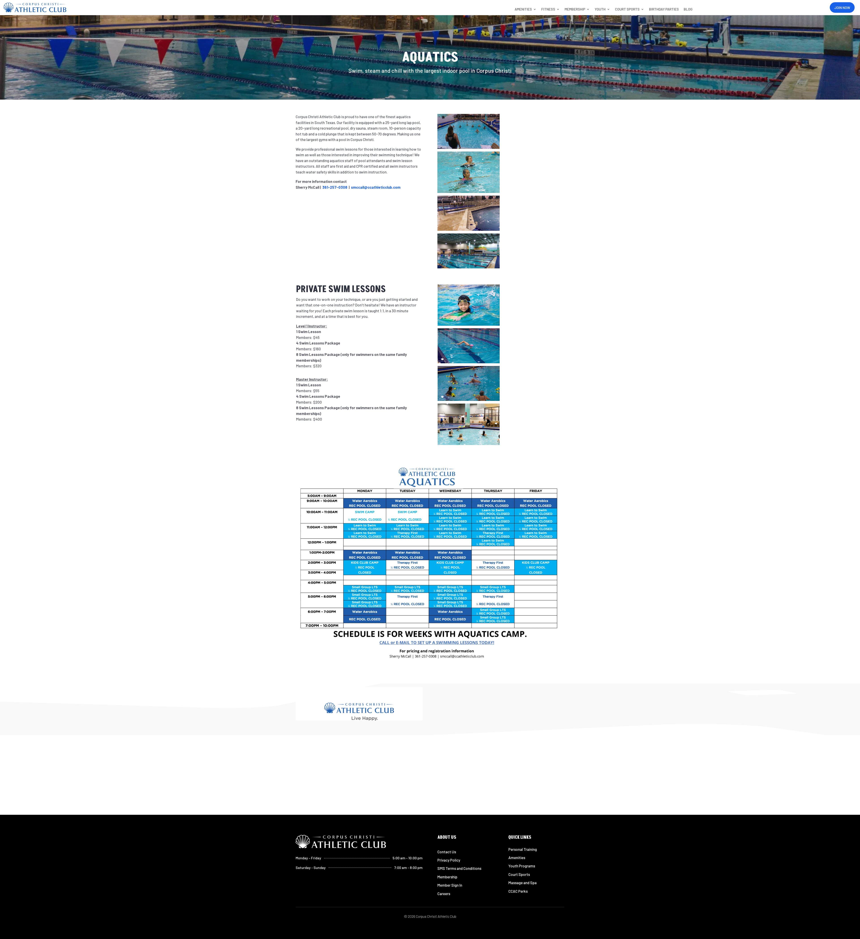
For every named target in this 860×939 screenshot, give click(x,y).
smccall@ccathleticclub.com (375, 187)
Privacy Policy (448, 860)
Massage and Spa (522, 882)
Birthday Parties (664, 9)
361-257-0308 (334, 187)
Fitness (548, 9)
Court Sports (519, 874)
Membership (447, 877)
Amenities (516, 857)
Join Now (842, 7)
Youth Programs (521, 866)
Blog (688, 9)
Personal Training (522, 849)
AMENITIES (523, 9)
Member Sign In (449, 885)
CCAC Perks (518, 891)
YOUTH (600, 9)
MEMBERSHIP (575, 9)
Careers (443, 893)
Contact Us (446, 851)
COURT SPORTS (627, 9)
